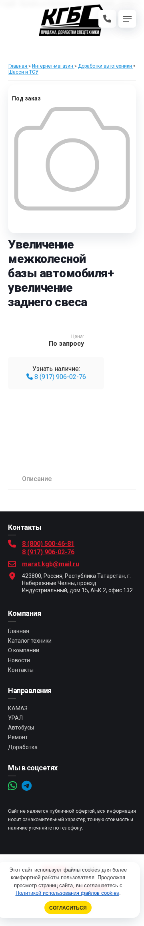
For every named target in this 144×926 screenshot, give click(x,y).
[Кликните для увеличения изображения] (72, 158)
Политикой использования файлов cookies (67, 893)
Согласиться (68, 907)
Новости (19, 660)
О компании (23, 650)
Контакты (21, 670)
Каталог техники (30, 640)
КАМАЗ (18, 708)
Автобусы (21, 727)
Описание (37, 479)
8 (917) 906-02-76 (59, 377)
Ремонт (18, 737)
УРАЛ (15, 718)
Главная (18, 631)
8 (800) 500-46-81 (48, 543)
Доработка (23, 747)
